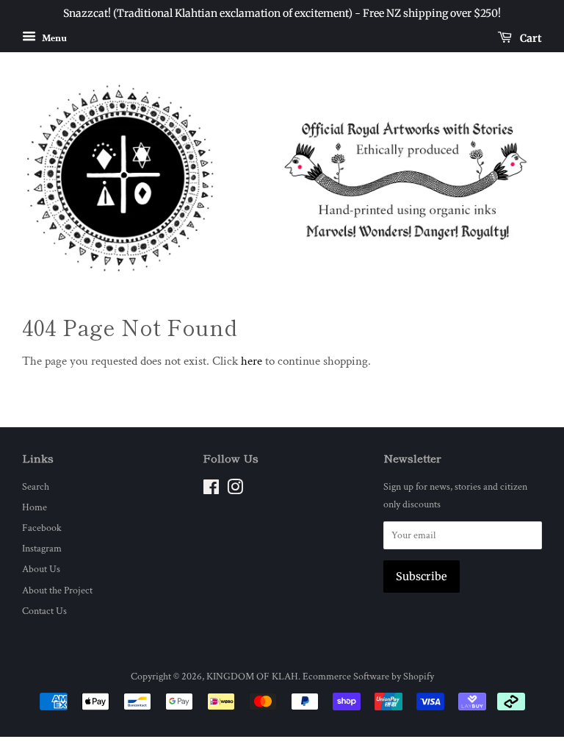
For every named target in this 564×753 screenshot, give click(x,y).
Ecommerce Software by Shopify (368, 676)
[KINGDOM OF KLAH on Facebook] (211, 490)
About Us (41, 569)
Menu (53, 37)
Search (35, 486)
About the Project (57, 590)
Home (34, 507)
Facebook (42, 528)
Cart (530, 37)
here (251, 361)
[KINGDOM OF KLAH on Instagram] (235, 490)
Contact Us (44, 611)
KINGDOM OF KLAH (252, 676)
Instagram (42, 548)
